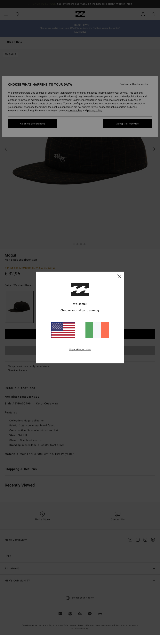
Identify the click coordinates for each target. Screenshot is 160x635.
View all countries (80, 349)
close (119, 276)
